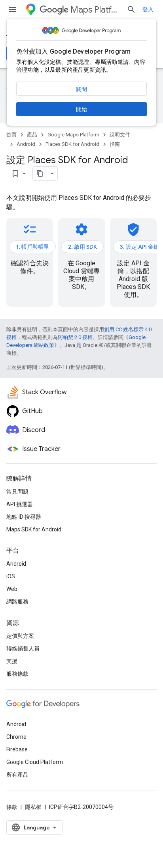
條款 (11, 807)
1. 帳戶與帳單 (32, 246)
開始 (81, 109)
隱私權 (33, 807)
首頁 (11, 135)
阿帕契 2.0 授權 (75, 337)
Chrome (16, 737)
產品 (32, 135)
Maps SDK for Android (33, 529)
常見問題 (17, 491)
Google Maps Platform (73, 135)
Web (11, 589)
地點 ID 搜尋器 (23, 517)
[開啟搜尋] (131, 9)
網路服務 (17, 601)
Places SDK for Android (72, 144)
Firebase (17, 749)
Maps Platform (95, 9)
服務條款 (17, 674)
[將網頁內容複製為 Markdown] (40, 173)
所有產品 (17, 774)
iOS (10, 576)
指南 (115, 144)
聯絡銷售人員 (23, 648)
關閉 (81, 89)
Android (26, 144)
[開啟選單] (13, 9)
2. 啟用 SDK (82, 246)
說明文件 (120, 135)
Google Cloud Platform (34, 762)
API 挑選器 (19, 504)
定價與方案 (20, 636)
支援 (11, 661)
